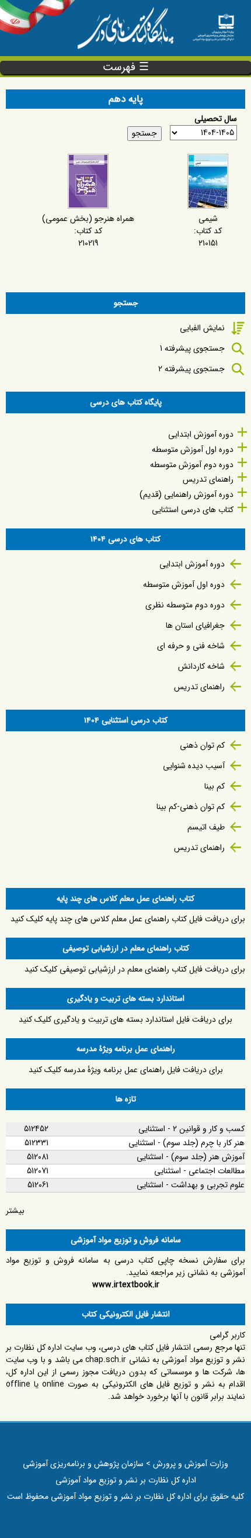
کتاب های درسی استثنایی (192, 509)
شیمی (208, 218)
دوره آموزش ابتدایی (200, 434)
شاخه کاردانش (201, 666)
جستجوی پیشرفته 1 (192, 348)
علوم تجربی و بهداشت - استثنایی (191, 1184)
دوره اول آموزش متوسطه (192, 449)
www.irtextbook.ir (125, 1284)
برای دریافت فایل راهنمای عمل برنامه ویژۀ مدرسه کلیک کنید (126, 1069)
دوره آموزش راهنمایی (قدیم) (186, 494)
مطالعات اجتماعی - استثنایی (199, 1170)
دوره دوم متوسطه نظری (185, 605)
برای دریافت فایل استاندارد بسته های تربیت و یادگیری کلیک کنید (125, 1019)
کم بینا (214, 786)
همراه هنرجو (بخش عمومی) (88, 218)
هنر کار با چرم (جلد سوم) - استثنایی (186, 1142)
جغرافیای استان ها (195, 625)
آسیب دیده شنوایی (194, 765)
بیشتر (15, 1210)
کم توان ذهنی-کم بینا (190, 806)
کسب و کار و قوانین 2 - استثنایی (191, 1128)
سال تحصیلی (215, 119)
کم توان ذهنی (202, 745)
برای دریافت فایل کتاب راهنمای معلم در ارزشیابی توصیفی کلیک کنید (135, 969)
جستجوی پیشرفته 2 (191, 368)
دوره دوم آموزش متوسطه (191, 464)
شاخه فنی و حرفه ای (191, 646)
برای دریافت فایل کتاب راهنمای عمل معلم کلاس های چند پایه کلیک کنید (128, 919)
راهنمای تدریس (208, 479)
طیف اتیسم (206, 827)
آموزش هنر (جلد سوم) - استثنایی (191, 1156)
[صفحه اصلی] (213, 24)
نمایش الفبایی (202, 328)
